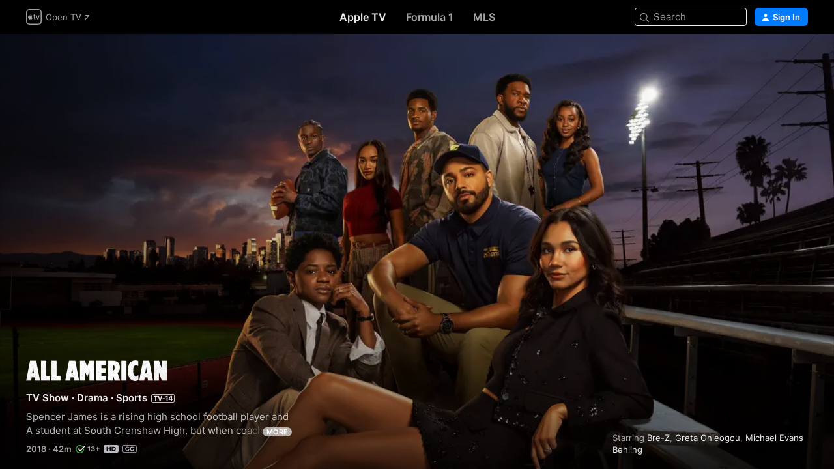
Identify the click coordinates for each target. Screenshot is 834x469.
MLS (484, 16)
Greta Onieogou (707, 438)
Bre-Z (658, 438)
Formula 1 (429, 16)
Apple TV (362, 16)
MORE (277, 431)
